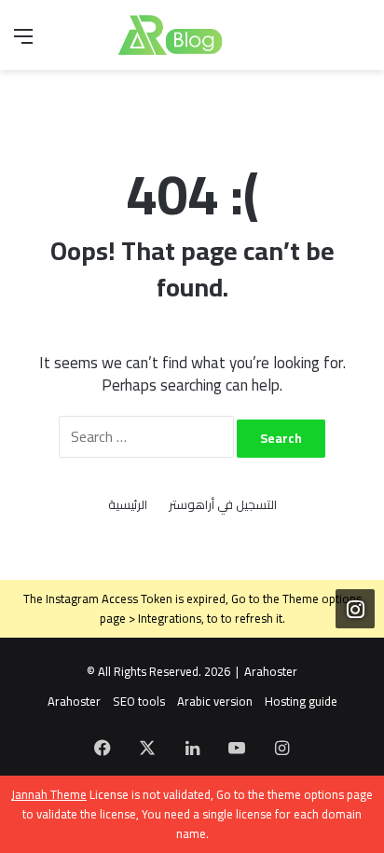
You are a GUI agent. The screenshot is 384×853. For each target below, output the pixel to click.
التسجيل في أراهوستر (223, 505)
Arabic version (215, 701)
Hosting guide (301, 701)
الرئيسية (127, 505)
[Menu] (23, 42)
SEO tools (139, 701)
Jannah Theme (49, 794)
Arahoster (270, 671)
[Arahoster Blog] (192, 35)
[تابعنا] (355, 609)
